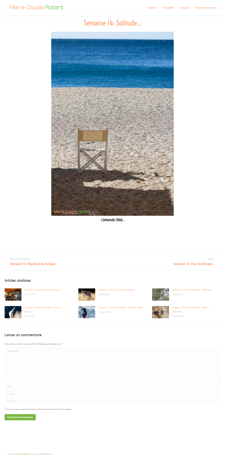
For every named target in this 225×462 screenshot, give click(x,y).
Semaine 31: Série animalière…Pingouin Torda (120, 307)
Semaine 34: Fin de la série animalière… (117, 289)
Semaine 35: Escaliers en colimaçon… (42, 289)
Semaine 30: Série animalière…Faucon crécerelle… (190, 309)
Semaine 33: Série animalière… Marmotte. (192, 289)
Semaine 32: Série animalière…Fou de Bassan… (42, 309)
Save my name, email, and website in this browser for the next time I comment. (39, 409)
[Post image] (13, 294)
